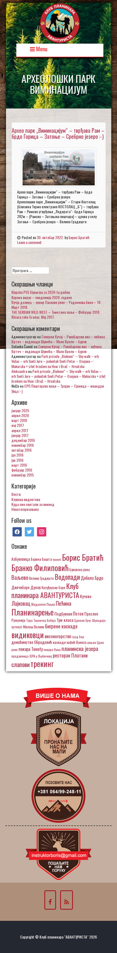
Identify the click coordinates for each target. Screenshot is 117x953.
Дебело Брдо (92, 578)
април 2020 (20, 415)
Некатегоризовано (25, 509)
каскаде (59, 642)
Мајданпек (38, 604)
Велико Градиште (41, 578)
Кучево (85, 596)
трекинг (42, 663)
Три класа (65, 620)
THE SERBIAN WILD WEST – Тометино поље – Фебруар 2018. (55, 312)
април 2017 (19, 430)
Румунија (18, 620)
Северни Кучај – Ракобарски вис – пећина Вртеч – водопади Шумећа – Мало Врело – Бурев (58, 339)
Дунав (35, 587)
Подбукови (63, 614)
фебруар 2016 (21, 470)
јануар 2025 (20, 410)
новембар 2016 (22, 445)
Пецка (51, 604)
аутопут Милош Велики (27, 626)
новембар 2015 (22, 475)
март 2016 (19, 465)
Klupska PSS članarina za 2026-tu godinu (40, 292)
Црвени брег (82, 620)
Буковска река (79, 569)
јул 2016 (17, 455)
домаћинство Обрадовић (31, 642)
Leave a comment (29, 242)
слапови (20, 664)
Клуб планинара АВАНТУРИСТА (45, 590)
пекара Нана (52, 649)
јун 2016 (17, 460)
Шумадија (99, 620)
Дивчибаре (20, 587)
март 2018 (19, 420)
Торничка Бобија (44, 620)
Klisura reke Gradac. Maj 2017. (33, 317)
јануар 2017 (20, 435)
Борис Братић (79, 237)
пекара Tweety (31, 649)
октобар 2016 (21, 450)
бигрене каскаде (61, 626)
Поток (78, 613)
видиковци (27, 634)
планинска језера (79, 648)
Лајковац (20, 603)
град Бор (78, 636)
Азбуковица (20, 559)
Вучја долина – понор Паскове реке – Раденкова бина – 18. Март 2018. (56, 304)
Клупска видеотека (25, 499)
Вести (16, 494)
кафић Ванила (77, 642)
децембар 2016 (23, 440)
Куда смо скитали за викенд (32, 504)
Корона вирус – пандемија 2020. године (41, 297)
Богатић (57, 559)
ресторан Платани (70, 655)
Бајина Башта (41, 559)
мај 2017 (17, 425)
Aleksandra (19, 371)
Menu (41, 48)
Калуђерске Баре (53, 587)
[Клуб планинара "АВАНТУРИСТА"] (59, 22)
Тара (29, 620)
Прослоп (91, 614)
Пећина (63, 603)
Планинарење (32, 612)
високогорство (58, 636)
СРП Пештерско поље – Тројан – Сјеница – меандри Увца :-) (57, 388)
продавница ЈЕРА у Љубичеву (31, 656)
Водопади (67, 577)
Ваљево (19, 577)
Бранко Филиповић (40, 567)
